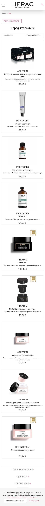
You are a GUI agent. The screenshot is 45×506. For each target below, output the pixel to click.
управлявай (34, 501)
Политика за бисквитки (15, 497)
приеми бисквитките (15, 501)
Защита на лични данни (30, 497)
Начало (4, 13)
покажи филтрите (11, 21)
